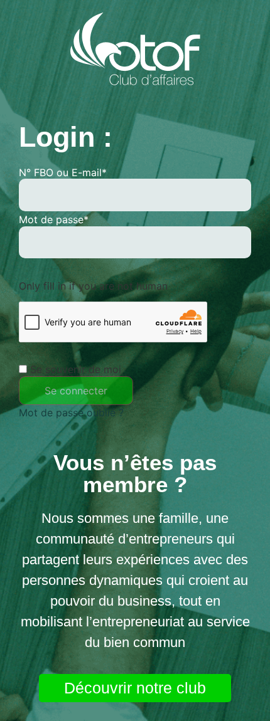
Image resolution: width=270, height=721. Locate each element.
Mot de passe (54, 219)
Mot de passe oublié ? (71, 412)
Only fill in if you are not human (93, 286)
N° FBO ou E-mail (63, 172)
